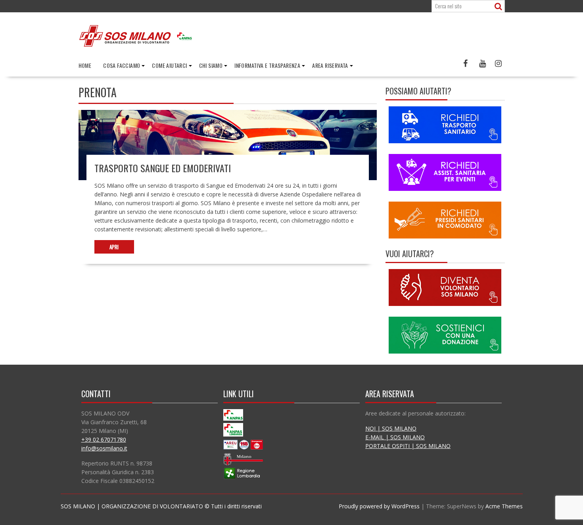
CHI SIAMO (211, 65)
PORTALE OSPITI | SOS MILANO (408, 446)
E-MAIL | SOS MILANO (395, 437)
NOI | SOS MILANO (390, 428)
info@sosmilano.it (104, 448)
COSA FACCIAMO (121, 65)
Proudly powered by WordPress (379, 506)
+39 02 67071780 (103, 439)
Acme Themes (504, 506)
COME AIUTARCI (169, 65)
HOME (85, 65)
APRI (114, 247)
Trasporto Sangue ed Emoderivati (162, 168)
